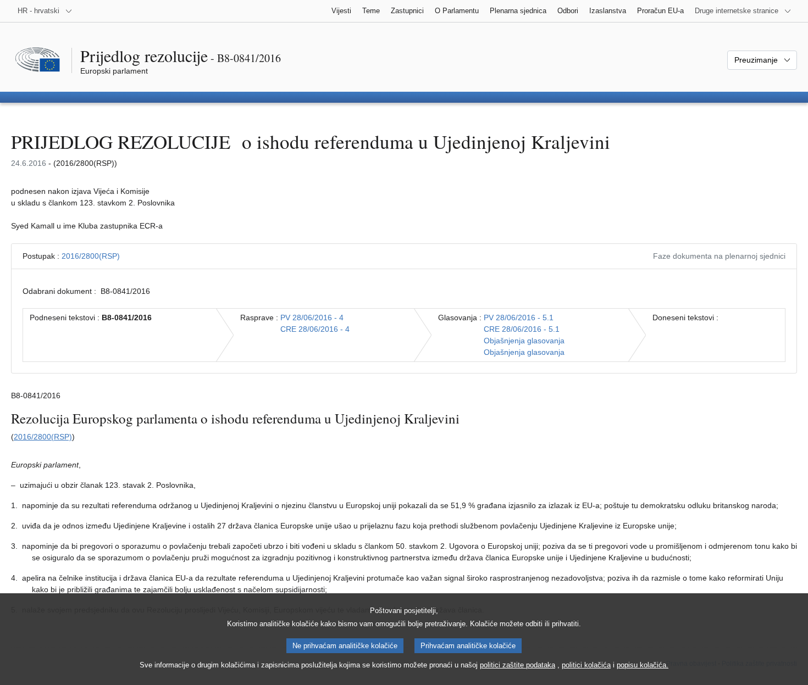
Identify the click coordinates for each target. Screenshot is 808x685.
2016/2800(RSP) (91, 256)
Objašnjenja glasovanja (524, 340)
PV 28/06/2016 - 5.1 (519, 317)
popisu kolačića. (642, 665)
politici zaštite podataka (517, 665)
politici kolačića (586, 665)
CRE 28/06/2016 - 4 (315, 329)
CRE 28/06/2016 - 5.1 (522, 329)
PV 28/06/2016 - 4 (312, 317)
